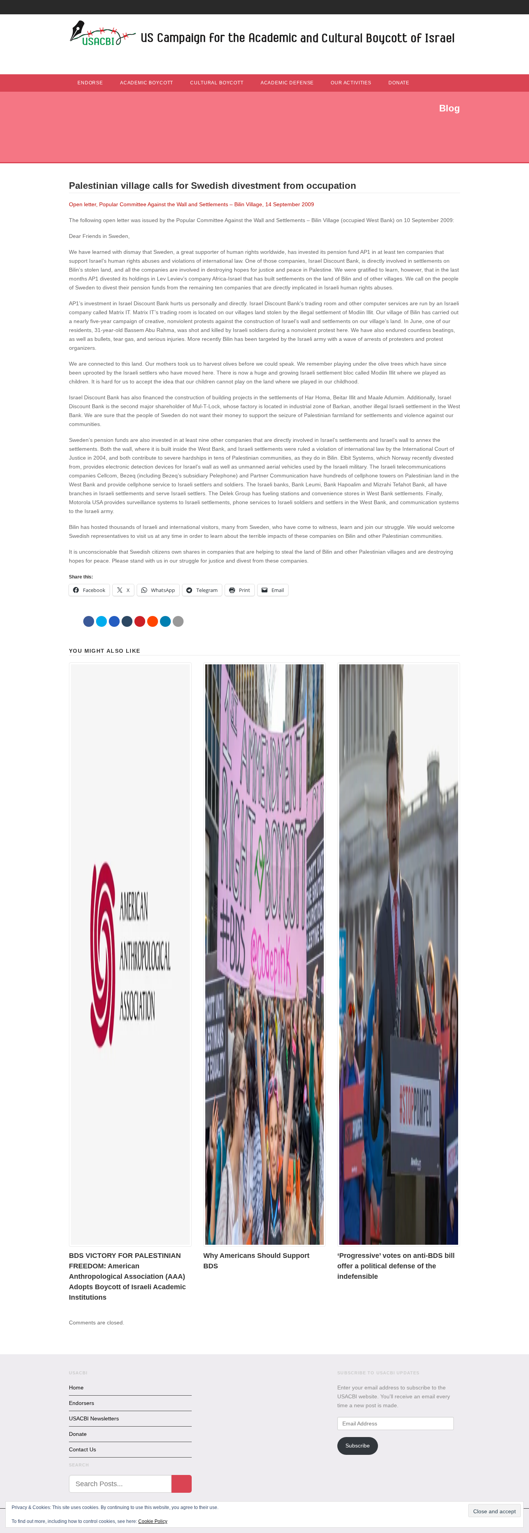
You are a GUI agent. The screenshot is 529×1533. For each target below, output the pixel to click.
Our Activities (351, 83)
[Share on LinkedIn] (165, 621)
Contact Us (82, 1449)
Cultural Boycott (216, 83)
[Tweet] (101, 621)
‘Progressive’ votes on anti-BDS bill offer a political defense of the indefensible (396, 1266)
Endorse (90, 83)
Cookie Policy (152, 1521)
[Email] (178, 621)
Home (76, 1387)
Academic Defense (287, 83)
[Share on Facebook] (88, 621)
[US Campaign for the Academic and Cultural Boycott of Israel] (262, 35)
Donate (398, 83)
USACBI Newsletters (94, 1418)
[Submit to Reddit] (152, 621)
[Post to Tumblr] (127, 621)
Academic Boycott (146, 83)
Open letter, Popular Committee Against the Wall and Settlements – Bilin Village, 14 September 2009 (191, 204)
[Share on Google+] (114, 621)
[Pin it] (139, 621)
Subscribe (357, 1445)
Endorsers (81, 1403)
